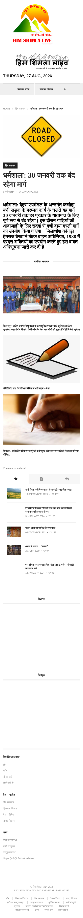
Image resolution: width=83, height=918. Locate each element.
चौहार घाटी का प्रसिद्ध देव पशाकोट (40, 528)
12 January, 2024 (35, 573)
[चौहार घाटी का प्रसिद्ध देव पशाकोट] (14, 536)
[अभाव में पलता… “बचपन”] (14, 554)
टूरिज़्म (17, 906)
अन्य (37, 910)
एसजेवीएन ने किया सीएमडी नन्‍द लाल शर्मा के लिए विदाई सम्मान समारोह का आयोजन (48, 510)
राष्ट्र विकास (9, 820)
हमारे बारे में (63, 910)
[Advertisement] (37, 636)
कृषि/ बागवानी (54, 902)
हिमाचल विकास (46, 89)
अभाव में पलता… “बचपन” (36, 546)
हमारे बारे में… (9, 783)
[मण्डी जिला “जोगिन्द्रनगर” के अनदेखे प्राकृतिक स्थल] (14, 497)
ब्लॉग (5, 770)
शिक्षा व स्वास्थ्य (10, 840)
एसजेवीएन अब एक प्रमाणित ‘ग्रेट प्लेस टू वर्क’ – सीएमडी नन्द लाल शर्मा (49, 566)
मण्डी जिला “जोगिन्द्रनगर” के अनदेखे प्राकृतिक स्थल (48, 489)
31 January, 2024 (35, 516)
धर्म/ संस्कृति (9, 846)
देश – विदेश (8, 814)
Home (6, 108)
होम (4, 764)
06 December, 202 (35, 532)
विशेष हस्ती (64, 906)
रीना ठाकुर (10, 192)
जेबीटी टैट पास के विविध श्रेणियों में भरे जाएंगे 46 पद (26, 388)
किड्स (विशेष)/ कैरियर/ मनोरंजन (18, 858)
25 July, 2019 (32, 551)
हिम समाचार (20, 108)
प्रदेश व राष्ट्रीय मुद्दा (15, 902)
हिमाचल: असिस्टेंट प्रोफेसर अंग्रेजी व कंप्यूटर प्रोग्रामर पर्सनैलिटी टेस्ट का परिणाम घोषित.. (41, 452)
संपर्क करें (7, 776)
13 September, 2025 (36, 494)
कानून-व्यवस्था (9, 852)
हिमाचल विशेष (23, 89)
